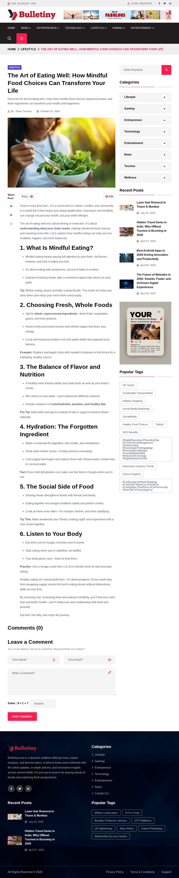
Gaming (117, 27)
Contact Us (102, 793)
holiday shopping (132, 400)
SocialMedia (130, 416)
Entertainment (141, 27)
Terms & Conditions (142, 872)
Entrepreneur (47, 27)
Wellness (130, 177)
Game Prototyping (151, 828)
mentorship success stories (111, 836)
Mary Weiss (127, 828)
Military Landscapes (106, 812)
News (24, 27)
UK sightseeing (103, 828)
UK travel (128, 385)
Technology (73, 27)
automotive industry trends (138, 466)
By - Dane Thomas (21, 111)
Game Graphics (132, 474)
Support (166, 872)
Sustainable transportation (138, 393)
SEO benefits (130, 432)
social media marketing (136, 408)
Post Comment (22, 716)
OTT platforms (143, 820)
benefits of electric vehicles (111, 820)
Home (11, 27)
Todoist (160, 424)
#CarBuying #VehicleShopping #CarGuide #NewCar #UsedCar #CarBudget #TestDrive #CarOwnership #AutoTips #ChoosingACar (145, 485)
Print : (26, 196)
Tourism (129, 166)
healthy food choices (135, 424)
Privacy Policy (115, 872)
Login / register (141, 3)
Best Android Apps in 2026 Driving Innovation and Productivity (152, 254)
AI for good (132, 812)
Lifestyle (97, 27)
